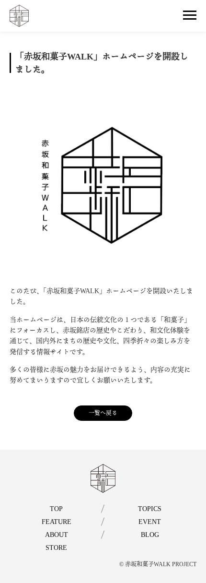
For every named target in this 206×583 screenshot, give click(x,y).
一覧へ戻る (103, 413)
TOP (56, 508)
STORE (56, 547)
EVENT (149, 521)
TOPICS (149, 508)
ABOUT (56, 534)
